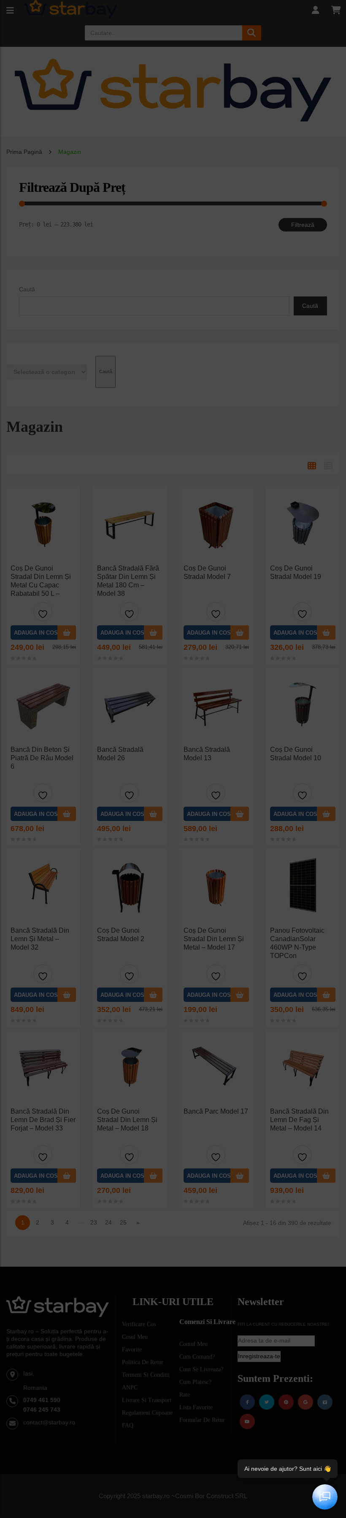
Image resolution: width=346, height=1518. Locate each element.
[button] (246, 1158)
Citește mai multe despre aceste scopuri (202, 1423)
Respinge (173, 1474)
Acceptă (173, 1451)
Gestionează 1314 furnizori (125, 1423)
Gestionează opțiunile (173, 1497)
